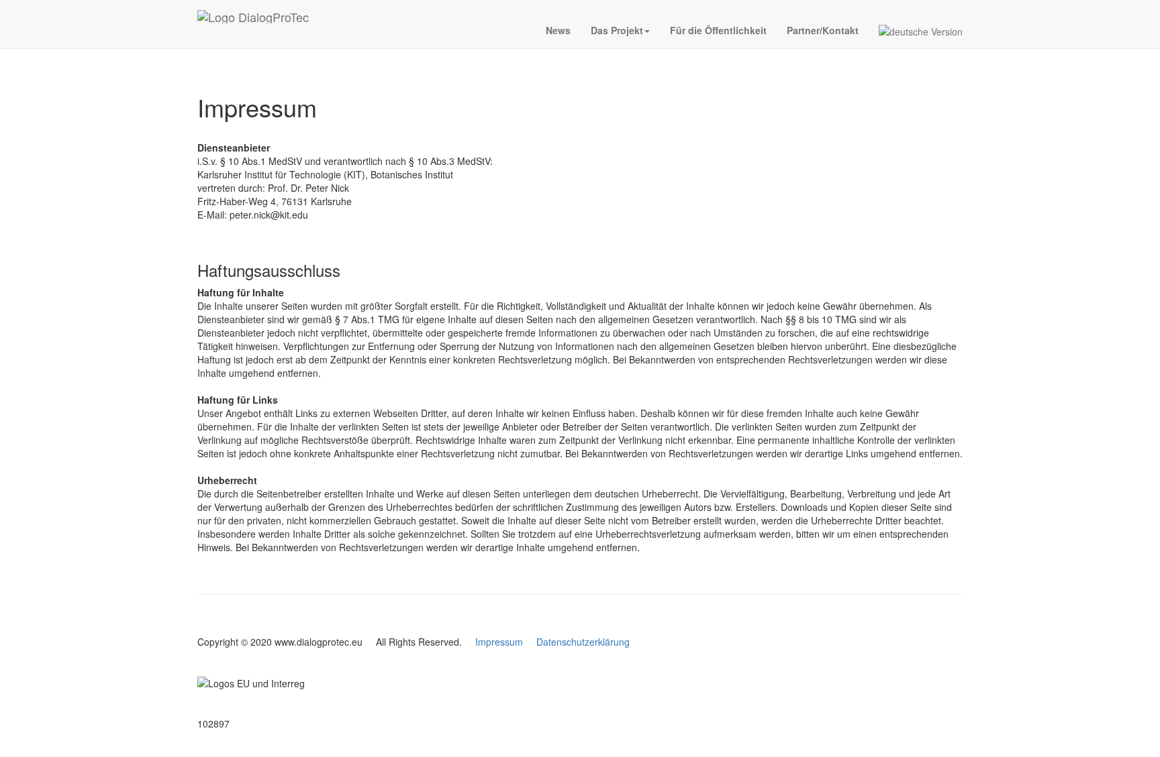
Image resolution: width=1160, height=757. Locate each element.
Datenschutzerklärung (583, 641)
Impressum (499, 641)
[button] (620, 30)
